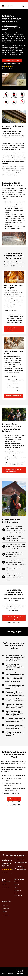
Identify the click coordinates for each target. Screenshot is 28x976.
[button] (14, 658)
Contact (4, 911)
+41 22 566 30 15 (16, 622)
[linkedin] (8, 915)
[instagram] (5, 915)
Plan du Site (5, 908)
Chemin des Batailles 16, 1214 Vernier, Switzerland (21, 868)
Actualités (5, 905)
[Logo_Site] (8, 5)
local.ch (4, 884)
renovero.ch (5, 888)
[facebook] (2, 915)
